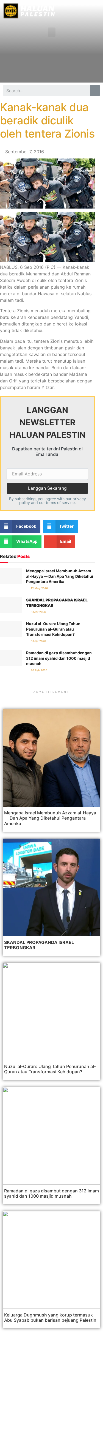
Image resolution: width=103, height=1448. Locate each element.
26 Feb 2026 (38, 670)
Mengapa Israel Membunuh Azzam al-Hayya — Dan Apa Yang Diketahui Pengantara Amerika (59, 576)
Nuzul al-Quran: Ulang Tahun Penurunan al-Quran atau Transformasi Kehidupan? (53, 629)
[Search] (95, 90)
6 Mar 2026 (38, 612)
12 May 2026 (39, 588)
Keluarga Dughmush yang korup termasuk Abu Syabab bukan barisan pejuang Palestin (50, 1317)
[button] (51, 32)
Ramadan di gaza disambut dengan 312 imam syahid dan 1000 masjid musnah (59, 658)
